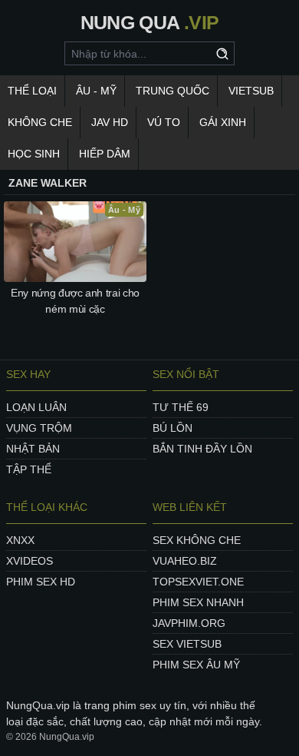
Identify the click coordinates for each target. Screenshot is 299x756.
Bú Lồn (172, 428)
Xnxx (20, 540)
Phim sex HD (40, 581)
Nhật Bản (33, 449)
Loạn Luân (36, 407)
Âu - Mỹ (96, 91)
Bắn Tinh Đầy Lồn (202, 449)
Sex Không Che (197, 540)
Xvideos (29, 561)
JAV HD (109, 122)
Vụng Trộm (39, 428)
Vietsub (251, 91)
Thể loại (32, 91)
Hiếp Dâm (104, 154)
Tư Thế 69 (181, 407)
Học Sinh (34, 154)
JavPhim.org (189, 623)
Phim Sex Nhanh (198, 602)
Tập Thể (28, 469)
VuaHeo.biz (185, 561)
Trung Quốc (172, 91)
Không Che (40, 122)
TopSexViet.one (198, 581)
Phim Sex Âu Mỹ (196, 664)
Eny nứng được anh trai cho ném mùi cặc (75, 301)
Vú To (163, 122)
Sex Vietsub (187, 644)
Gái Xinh (222, 122)
